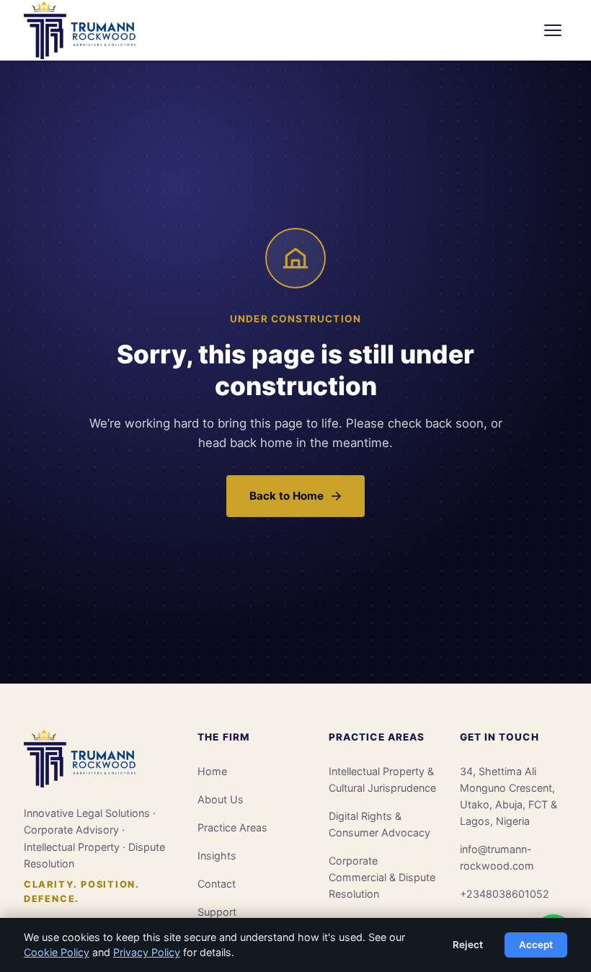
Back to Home (286, 496)
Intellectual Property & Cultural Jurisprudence (382, 779)
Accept (536, 944)
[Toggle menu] (552, 30)
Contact (216, 884)
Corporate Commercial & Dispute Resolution (382, 877)
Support (216, 912)
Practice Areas (232, 827)
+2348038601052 (504, 894)
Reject (468, 944)
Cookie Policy (56, 952)
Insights (216, 855)
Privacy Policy (146, 952)
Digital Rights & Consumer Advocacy (379, 824)
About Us (220, 799)
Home (212, 771)
